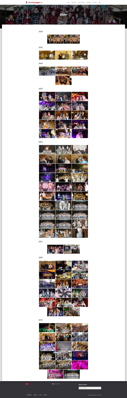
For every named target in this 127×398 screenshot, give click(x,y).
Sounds (35, 394)
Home (68, 2)
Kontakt (95, 2)
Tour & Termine (81, 2)
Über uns (74, 2)
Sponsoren (88, 2)
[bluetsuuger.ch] (34, 2)
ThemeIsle (99, 395)
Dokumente (29, 394)
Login (40, 394)
